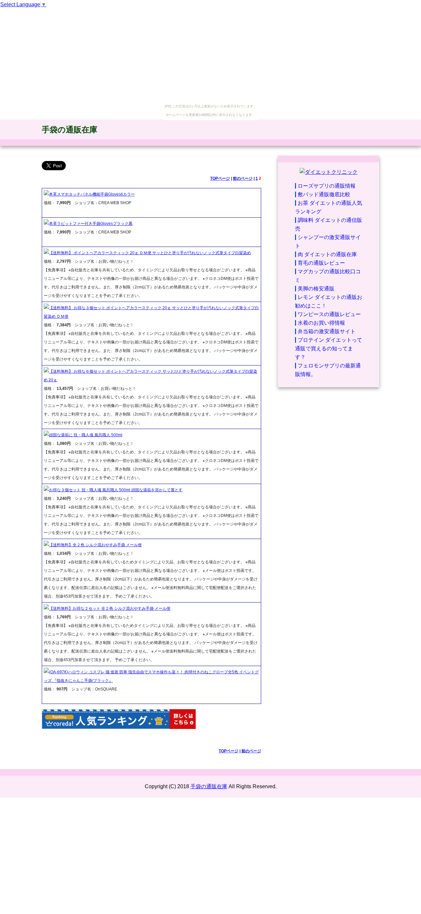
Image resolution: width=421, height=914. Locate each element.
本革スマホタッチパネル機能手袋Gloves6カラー (92, 194)
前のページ (243, 178)
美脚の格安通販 (316, 288)
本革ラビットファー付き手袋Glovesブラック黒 (91, 223)
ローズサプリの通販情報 (327, 186)
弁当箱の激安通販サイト (327, 331)
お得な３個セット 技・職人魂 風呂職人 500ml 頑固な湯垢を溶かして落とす (116, 490)
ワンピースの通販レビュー (329, 314)
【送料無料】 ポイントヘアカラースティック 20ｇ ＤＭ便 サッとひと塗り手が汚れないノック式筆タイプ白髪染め (150, 253)
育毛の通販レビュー (321, 263)
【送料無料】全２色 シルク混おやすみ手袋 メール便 (95, 545)
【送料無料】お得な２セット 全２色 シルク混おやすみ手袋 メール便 (109, 608)
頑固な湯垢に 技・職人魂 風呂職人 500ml (85, 435)
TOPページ (220, 178)
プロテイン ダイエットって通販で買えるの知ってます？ (328, 348)
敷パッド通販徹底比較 (324, 194)
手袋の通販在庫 (69, 129)
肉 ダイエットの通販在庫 (327, 254)
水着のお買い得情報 (321, 323)
